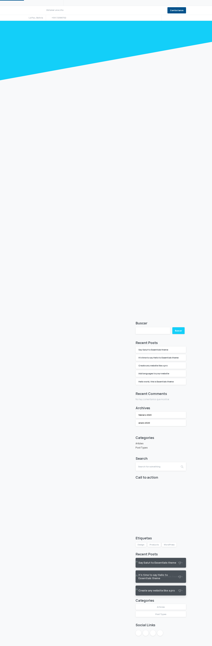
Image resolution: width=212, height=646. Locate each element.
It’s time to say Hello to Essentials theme (70, 277)
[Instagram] (174, 17)
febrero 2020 (145, 415)
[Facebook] (166, 17)
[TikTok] (183, 17)
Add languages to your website (60, 497)
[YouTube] (170, 17)
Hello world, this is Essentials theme (65, 606)
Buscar (141, 323)
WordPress (169, 544)
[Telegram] (179, 17)
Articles (108, 49)
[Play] (78, 123)
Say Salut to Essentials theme (59, 167)
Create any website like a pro (58, 387)
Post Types (142, 447)
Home (97, 49)
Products (154, 544)
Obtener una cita (55, 10)
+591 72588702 (59, 17)
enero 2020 (144, 422)
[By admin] (32, 149)
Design (141, 544)
